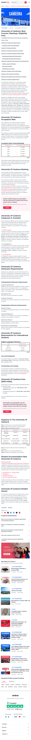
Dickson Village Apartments (10, 477)
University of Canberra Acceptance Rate (10, 42)
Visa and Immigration (7, 66)
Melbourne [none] (10, 686)
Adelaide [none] (20, 686)
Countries (11, 681)
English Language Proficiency (9, 63)
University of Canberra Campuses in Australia (12, 50)
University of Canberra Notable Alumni (10, 79)
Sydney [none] (15, 686)
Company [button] (4, 724)
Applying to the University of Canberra (10, 74)
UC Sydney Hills (7, 254)
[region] (15, 151)
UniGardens (6, 474)
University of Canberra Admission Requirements (12, 53)
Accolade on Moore (8, 475)
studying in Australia (6, 190)
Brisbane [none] (25, 686)
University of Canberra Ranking (8, 48)
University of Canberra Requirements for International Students (15, 61)
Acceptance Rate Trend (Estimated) (10, 45)
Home (2, 6)
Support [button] (4, 730)
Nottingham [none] (24, 684)
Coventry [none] (12, 684)
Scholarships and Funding (8, 68)
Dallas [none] (2, 686)
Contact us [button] (5, 734)
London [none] (2, 684)
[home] (5, 2)
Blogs (7, 6)
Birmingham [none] (18, 684)
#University (4, 507)
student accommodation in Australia (17, 94)
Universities (4, 27)
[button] (19, 2)
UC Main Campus (7, 230)
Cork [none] (6, 686)
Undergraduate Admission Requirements (11, 56)
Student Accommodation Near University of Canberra (13, 76)
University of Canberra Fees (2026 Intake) (11, 71)
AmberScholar (23, 373)
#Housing (10, 507)
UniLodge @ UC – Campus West (11, 472)
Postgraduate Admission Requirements (11, 58)
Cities (3, 681)
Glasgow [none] (7, 684)
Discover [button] (4, 727)
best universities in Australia (8, 186)
